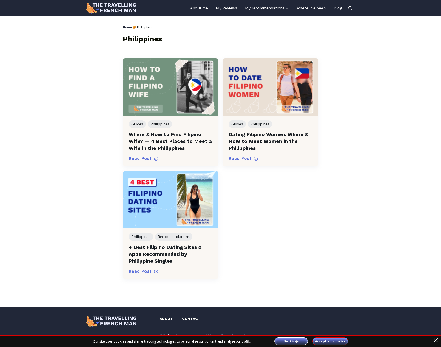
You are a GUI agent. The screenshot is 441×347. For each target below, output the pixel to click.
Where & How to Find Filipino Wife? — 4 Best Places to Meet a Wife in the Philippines (170, 141)
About (166, 318)
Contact (191, 318)
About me (199, 8)
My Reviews (226, 8)
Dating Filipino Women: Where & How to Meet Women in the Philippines (268, 141)
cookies (119, 341)
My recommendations (265, 8)
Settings (291, 341)
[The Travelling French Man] (111, 8)
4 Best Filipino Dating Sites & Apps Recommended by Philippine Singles (165, 254)
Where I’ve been (311, 8)
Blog (338, 8)
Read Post (140, 158)
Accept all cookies (330, 341)
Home (127, 27)
